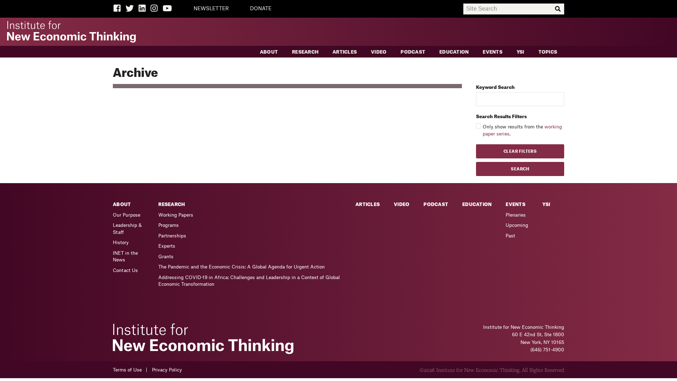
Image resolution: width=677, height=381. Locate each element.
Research (305, 52)
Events (492, 52)
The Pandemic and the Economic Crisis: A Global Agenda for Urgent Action (241, 267)
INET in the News (125, 256)
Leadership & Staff (127, 229)
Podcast (413, 52)
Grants (165, 256)
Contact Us (125, 270)
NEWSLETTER (211, 8)
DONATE (261, 8)
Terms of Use (127, 370)
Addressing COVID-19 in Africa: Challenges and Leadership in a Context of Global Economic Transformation (249, 281)
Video (378, 52)
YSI (520, 52)
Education (454, 52)
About (269, 52)
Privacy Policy (167, 370)
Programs (168, 225)
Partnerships (172, 236)
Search (520, 169)
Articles (345, 52)
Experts (166, 246)
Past (510, 236)
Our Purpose (126, 215)
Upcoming (517, 225)
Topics (547, 52)
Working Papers (175, 215)
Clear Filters (520, 151)
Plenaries (516, 215)
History (121, 242)
